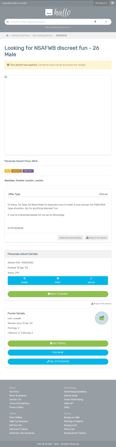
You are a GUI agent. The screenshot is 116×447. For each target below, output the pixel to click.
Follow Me (58, 352)
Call (59, 361)
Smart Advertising (73, 399)
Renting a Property (73, 421)
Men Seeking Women (43, 35)
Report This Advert (98, 238)
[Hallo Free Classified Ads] (58, 12)
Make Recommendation (70, 238)
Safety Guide (70, 395)
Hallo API (68, 403)
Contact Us (15, 399)
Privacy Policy (16, 407)
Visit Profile (59, 343)
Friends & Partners (21, 35)
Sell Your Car (15, 425)
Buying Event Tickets (75, 433)
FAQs (66, 407)
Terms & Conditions (19, 403)
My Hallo (101, 3)
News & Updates (18, 395)
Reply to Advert (59, 294)
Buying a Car (70, 425)
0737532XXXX (62, 361)
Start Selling (15, 417)
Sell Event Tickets (18, 429)
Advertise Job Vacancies (22, 433)
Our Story (14, 391)
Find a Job (69, 429)
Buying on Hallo (72, 417)
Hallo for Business (18, 421)
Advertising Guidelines (75, 391)
